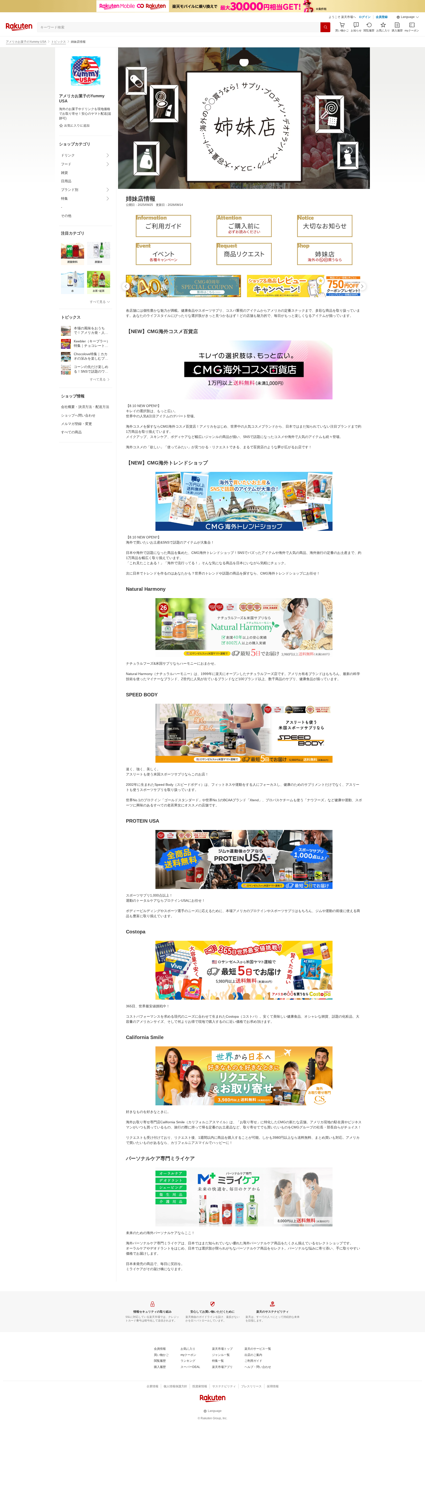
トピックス (58, 41)
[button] (407, 17)
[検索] (325, 27)
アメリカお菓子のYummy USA (26, 41)
